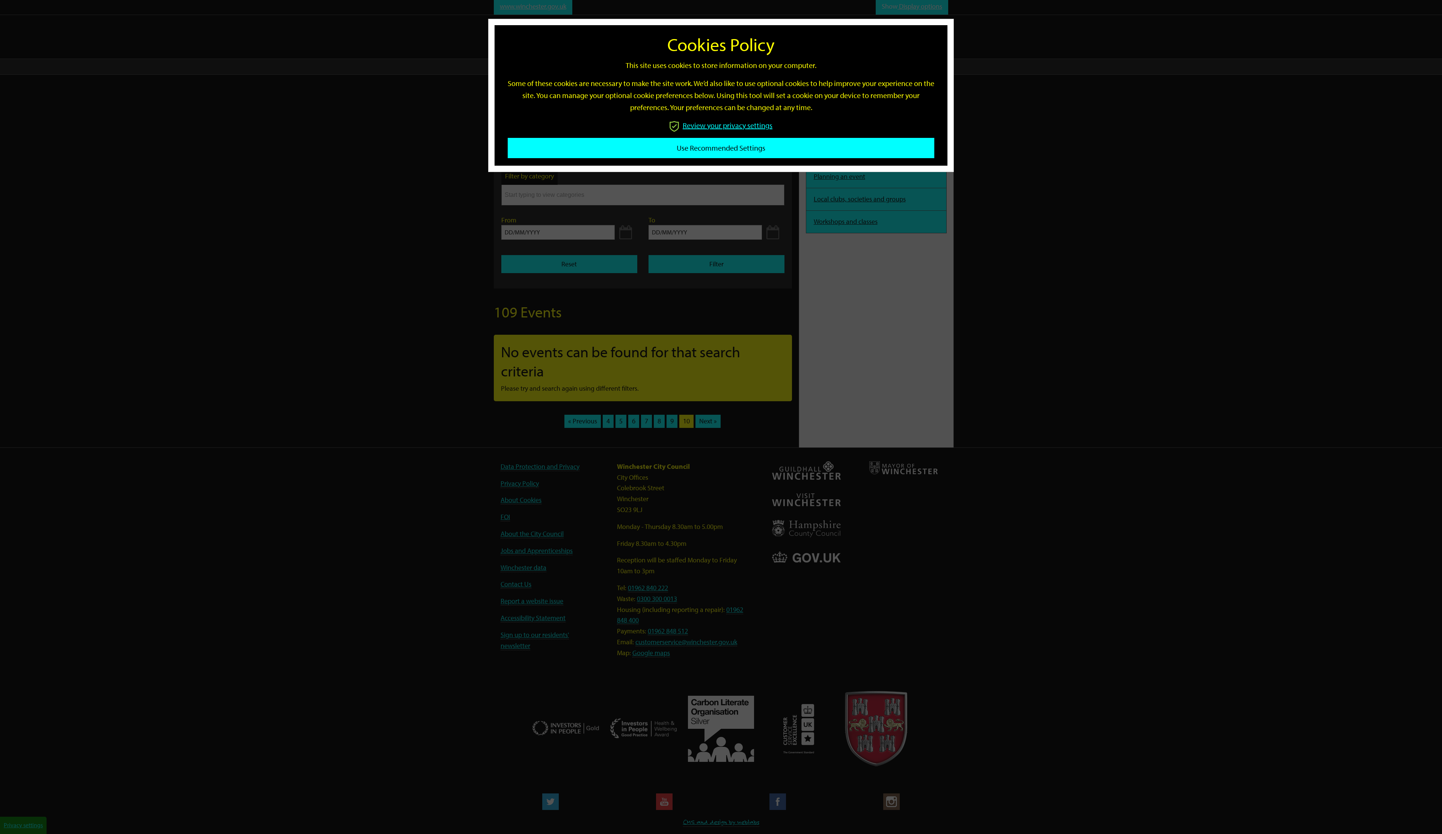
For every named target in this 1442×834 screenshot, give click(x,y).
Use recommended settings (721, 148)
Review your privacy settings (727, 125)
